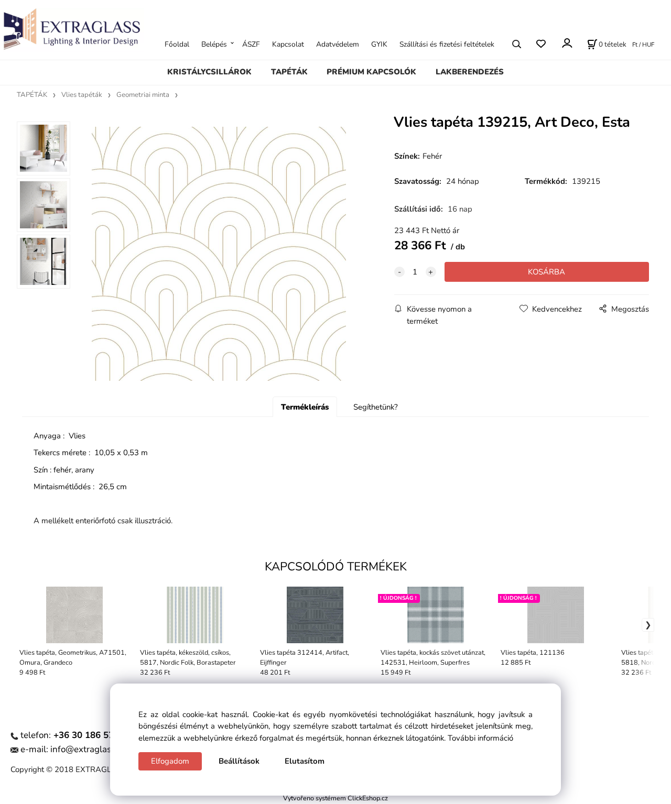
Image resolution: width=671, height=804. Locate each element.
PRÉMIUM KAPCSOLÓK (371, 72)
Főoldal (177, 44)
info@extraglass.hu (89, 749)
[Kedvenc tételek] (541, 43)
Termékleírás (305, 407)
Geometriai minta (142, 95)
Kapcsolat (288, 44)
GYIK (379, 44)
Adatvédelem (337, 44)
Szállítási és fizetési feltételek (446, 44)
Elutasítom (304, 761)
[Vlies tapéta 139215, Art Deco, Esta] (218, 254)
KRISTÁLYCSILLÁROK (209, 72)
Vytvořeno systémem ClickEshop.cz (335, 798)
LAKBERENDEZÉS (470, 72)
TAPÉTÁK (289, 72)
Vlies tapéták (81, 95)
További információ (480, 738)
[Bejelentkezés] (566, 42)
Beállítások (239, 761)
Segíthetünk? (375, 407)
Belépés (214, 44)
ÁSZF (251, 44)
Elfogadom (170, 761)
